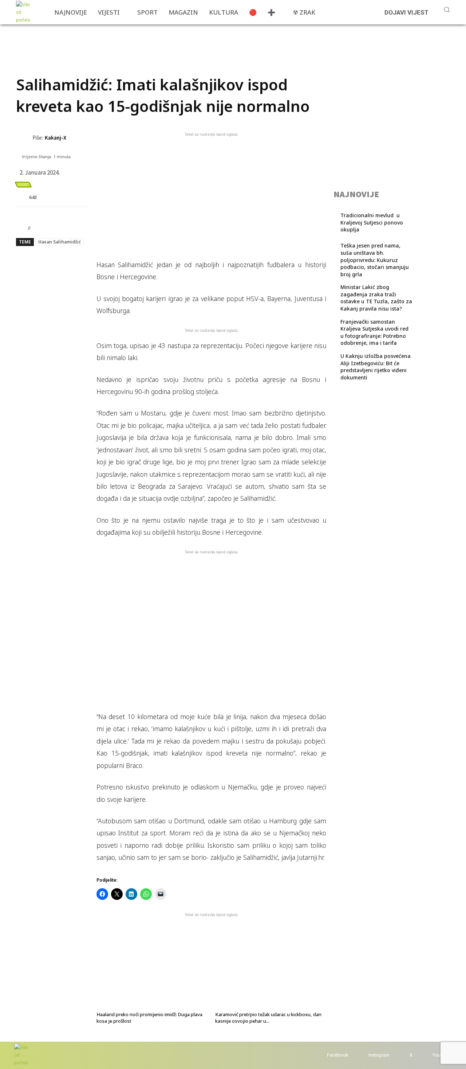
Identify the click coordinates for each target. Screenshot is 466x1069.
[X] (402, 1055)
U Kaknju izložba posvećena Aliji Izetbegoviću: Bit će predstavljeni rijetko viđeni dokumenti (375, 366)
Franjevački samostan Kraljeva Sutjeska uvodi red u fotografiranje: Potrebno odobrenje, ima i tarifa (374, 332)
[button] (446, 9)
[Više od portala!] (21, 1054)
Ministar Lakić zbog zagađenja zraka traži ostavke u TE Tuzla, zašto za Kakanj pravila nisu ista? (376, 298)
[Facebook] (319, 1055)
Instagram (379, 1055)
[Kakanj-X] (24, 137)
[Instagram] (361, 1055)
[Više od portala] (25, 12)
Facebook (337, 1055)
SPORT (23, 184)
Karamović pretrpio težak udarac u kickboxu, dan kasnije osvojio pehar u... (268, 1017)
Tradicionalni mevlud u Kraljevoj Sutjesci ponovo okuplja (371, 222)
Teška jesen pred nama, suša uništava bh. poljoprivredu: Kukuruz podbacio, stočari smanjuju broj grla (374, 259)
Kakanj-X (55, 137)
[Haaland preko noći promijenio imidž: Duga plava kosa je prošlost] (152, 970)
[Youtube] (425, 1055)
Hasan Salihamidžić (59, 242)
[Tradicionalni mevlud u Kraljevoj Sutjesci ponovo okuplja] (429, 225)
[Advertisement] (148, 40)
